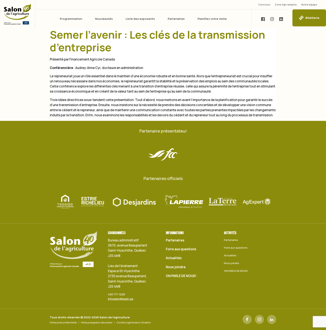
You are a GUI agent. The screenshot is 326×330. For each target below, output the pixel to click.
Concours (264, 4)
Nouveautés (104, 19)
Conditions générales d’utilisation (134, 323)
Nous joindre (176, 267)
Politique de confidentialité (63, 323)
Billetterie (312, 18)
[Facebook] (247, 319)
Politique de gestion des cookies (96, 323)
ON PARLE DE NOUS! (181, 276)
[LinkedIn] (271, 319)
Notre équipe (309, 4)
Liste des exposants (140, 19)
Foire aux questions (181, 249)
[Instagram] (259, 319)
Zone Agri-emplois (286, 4)
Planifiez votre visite (212, 19)
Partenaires (176, 19)
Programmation (71, 19)
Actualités (174, 258)
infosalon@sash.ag (120, 299)
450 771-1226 (116, 294)
